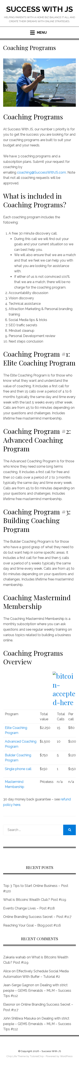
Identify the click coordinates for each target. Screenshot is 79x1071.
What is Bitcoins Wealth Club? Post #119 (34, 900)
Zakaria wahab (14, 957)
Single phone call (18, 769)
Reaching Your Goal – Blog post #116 (32, 925)
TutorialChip (37, 1056)
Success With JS (39, 9)
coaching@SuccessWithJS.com (41, 172)
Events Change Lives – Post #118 (29, 908)
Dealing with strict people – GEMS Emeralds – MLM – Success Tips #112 (37, 990)
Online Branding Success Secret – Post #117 (37, 917)
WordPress (66, 1056)
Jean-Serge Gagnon (18, 985)
